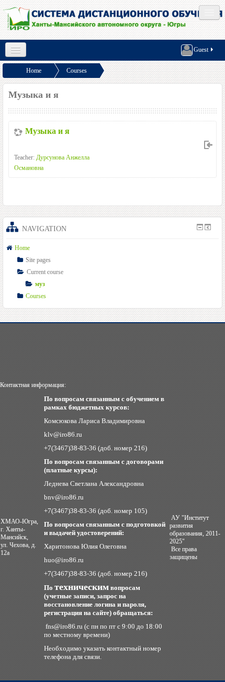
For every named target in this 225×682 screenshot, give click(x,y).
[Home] (114, 20)
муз (40, 284)
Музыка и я (47, 131)
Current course (45, 272)
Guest (201, 49)
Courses (76, 70)
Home (33, 70)
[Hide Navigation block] (200, 227)
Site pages (38, 260)
